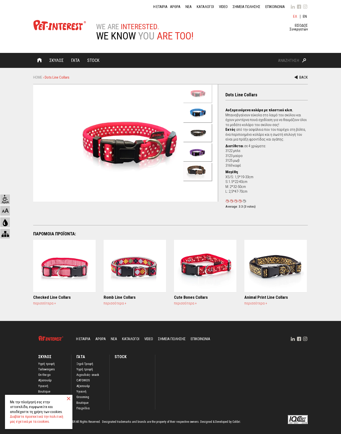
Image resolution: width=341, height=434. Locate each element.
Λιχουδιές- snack (87, 375)
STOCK (93, 60)
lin (292, 6)
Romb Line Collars (120, 297)
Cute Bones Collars (191, 297)
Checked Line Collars (52, 297)
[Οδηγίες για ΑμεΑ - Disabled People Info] (5, 199)
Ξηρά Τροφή (84, 364)
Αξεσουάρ (45, 380)
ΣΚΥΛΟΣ (56, 60)
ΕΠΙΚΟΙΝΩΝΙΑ (275, 7)
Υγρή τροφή (84, 369)
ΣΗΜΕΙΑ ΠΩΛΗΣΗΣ (246, 7)
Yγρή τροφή (46, 364)
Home (39, 60)
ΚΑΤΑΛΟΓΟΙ (205, 7)
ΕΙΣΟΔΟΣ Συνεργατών (299, 27)
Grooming (82, 397)
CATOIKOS (83, 380)
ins (305, 6)
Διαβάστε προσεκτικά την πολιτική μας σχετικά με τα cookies (36, 419)
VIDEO (223, 7)
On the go (44, 375)
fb (299, 6)
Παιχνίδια (83, 408)
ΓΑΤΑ (75, 60)
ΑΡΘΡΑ (175, 7)
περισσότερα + (44, 303)
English (305, 16)
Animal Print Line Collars (266, 297)
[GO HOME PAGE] (59, 26)
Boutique (44, 391)
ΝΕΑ (188, 7)
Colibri (236, 422)
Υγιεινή (43, 386)
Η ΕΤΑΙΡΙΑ (160, 7)
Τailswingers (46, 369)
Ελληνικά (295, 16)
